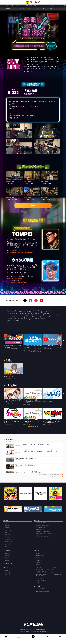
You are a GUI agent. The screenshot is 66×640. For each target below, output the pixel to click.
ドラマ (27, 317)
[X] (25, 300)
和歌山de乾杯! (45, 313)
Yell (35, 311)
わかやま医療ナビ (35, 313)
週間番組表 (7, 527)
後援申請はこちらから (56, 477)
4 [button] (35, 426)
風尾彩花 (7, 560)
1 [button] (31, 355)
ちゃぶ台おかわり (43, 311)
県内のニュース (35, 317)
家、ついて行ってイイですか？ (38, 318)
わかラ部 (20, 311)
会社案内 (43, 9)
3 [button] (35, 355)
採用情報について (40, 562)
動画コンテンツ (8, 574)
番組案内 (13, 11)
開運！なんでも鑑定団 (13, 320)
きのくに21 (28, 311)
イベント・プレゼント (33, 9)
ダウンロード (8, 572)
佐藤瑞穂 (7, 555)
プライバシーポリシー (41, 580)
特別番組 (7, 525)
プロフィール (8, 570)
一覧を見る (33, 205)
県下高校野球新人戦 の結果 (42, 525)
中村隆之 (7, 558)
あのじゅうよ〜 (23, 313)
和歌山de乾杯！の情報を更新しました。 (25, 465)
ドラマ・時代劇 (9, 6)
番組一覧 (7, 523)
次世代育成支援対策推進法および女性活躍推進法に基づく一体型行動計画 (49, 575)
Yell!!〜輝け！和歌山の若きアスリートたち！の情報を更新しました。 (32, 444)
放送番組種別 (39, 560)
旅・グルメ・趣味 (62, 6)
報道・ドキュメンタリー (39, 6)
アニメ (20, 317)
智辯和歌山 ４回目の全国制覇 (43, 531)
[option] (13, 342)
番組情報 (19, 637)
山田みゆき (7, 553)
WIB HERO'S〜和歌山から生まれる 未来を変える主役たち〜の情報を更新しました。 (36, 451)
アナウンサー (22, 9)
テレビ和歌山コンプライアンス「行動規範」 (46, 567)
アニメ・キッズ (51, 6)
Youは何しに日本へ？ (48, 317)
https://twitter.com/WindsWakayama (17, 282)
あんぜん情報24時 (40, 589)
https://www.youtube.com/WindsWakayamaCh (20, 275)
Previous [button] (2, 340)
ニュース (47, 637)
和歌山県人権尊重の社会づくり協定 (44, 572)
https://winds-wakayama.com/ (15, 278)
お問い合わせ (39, 578)
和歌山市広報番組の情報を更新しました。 (25, 458)
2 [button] (33, 355)
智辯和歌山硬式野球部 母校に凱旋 (44, 523)
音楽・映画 (29, 6)
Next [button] (63, 340)
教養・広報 (7, 544)
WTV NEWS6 (11, 311)
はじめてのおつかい (40, 527)
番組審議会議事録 (40, 555)
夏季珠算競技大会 (40, 529)
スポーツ (7, 546)
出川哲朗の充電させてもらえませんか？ (17, 318)
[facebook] (30, 300)
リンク (37, 582)
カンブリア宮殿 (54, 315)
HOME (9, 11)
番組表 (6, 637)
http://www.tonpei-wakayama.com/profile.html (20, 252)
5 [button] (37, 426)
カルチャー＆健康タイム (26, 315)
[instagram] (36, 300)
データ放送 (49, 9)
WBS (46, 315)
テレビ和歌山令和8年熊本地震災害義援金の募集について (47, 474)
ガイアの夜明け (12, 317)
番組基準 (38, 558)
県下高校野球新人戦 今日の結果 (44, 533)
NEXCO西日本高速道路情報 (42, 591)
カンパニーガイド (12, 315)
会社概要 (38, 553)
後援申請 (38, 565)
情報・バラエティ (20, 6)
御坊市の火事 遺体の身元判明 (43, 536)
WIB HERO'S (38, 315)
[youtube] (41, 300)
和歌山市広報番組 (12, 313)
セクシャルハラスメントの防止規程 (44, 569)
